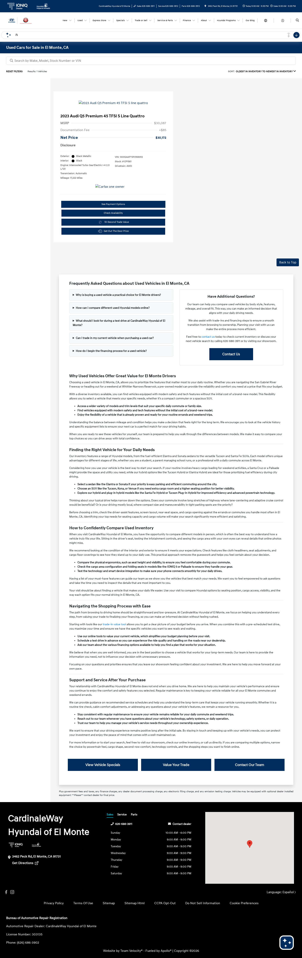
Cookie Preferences (244, 903)
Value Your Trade (176, 765)
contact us (208, 336)
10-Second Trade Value (116, 222)
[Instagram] (12, 892)
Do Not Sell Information (202, 903)
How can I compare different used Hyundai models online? (113, 308)
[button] (249, 844)
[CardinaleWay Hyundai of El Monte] (24, 20)
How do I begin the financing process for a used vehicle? (111, 351)
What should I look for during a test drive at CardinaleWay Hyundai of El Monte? (119, 323)
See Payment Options (113, 204)
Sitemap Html (134, 903)
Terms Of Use (83, 903)
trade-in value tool (114, 624)
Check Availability (113, 213)
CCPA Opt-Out (165, 903)
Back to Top (287, 262)
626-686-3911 (123, 824)
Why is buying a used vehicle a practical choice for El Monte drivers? (118, 295)
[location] (205, 6)
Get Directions (23, 863)
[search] (297, 20)
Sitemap (109, 903)
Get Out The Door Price (116, 231)
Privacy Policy (54, 903)
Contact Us (231, 354)
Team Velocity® (131, 951)
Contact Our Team (249, 765)
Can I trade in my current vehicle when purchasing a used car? (115, 338)
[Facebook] (6, 892)
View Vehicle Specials (102, 765)
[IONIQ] (15, 844)
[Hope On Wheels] (36, 844)
